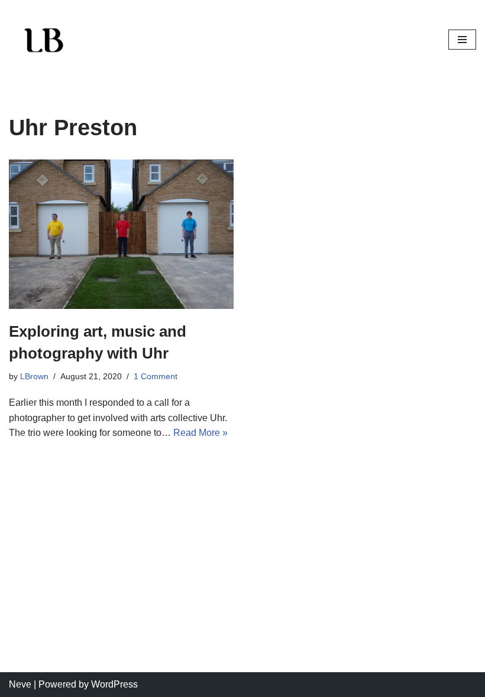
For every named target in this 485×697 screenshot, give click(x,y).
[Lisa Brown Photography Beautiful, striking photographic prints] (44, 39)
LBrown (34, 376)
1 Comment (155, 376)
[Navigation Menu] (462, 40)
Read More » (200, 433)
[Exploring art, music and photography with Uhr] (121, 234)
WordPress (114, 684)
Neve (20, 684)
